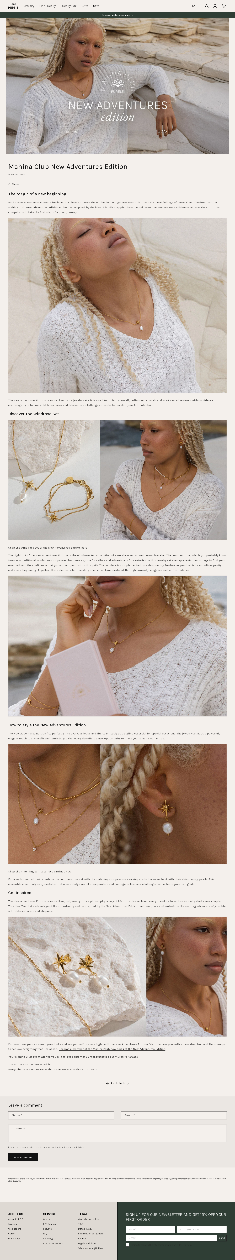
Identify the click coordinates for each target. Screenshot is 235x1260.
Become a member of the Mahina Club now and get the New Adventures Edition (112, 1049)
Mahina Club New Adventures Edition (33, 207)
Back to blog (120, 1083)
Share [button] (15, 184)
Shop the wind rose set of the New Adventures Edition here (47, 547)
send (222, 1237)
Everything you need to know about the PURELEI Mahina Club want (52, 1069)
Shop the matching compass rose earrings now (39, 871)
